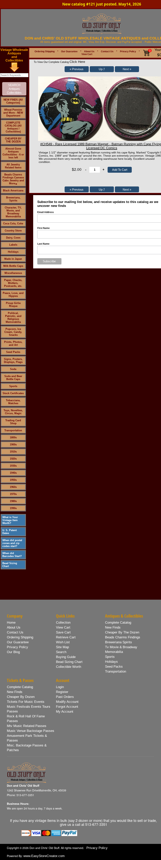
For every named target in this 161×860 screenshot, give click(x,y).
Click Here (77, 62)
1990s (13, 508)
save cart (63, 632)
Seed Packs (13, 352)
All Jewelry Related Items (13, 166)
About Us (89, 51)
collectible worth (68, 667)
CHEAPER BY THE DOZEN (13, 140)
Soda (13, 369)
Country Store (13, 230)
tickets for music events (25, 702)
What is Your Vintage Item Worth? (10, 520)
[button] (77, 69)
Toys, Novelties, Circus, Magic (13, 412)
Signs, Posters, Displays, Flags (13, 360)
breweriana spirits (118, 642)
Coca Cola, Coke (13, 223)
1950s (13, 479)
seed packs (114, 666)
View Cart (86, 54)
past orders (65, 697)
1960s (13, 487)
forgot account (67, 707)
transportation (115, 671)
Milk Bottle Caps (13, 265)
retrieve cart (66, 637)
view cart (63, 627)
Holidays (13, 251)
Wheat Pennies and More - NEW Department (13, 112)
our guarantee (18, 642)
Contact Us (107, 51)
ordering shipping (20, 637)
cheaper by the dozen (122, 632)
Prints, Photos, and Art (13, 343)
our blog (13, 652)
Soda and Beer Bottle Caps (13, 378)
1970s (13, 494)
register (62, 692)
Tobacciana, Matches (13, 402)
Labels (13, 244)
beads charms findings (122, 637)
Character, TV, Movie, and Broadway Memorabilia (13, 212)
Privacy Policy (128, 51)
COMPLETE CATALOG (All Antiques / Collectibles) (13, 127)
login (60, 687)
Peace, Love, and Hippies (13, 294)
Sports (13, 386)
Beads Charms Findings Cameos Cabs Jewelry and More (13, 179)
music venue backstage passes (30, 731)
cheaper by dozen (21, 697)
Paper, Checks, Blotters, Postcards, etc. (13, 283)
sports (110, 657)
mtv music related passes (26, 726)
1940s (13, 472)
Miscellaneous (13, 273)
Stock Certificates (13, 393)
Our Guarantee (69, 51)
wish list (63, 642)
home (11, 622)
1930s (13, 465)
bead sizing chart (69, 662)
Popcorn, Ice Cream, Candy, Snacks (13, 332)
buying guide (66, 657)
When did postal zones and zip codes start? (12, 543)
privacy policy (17, 647)
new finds (113, 627)
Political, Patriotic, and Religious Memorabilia (13, 317)
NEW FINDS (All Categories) (13, 101)
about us (13, 627)
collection (63, 622)
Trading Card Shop (13, 422)
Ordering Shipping (45, 51)
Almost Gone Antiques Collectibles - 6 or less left (13, 153)
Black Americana (13, 190)
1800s (13, 437)
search (61, 652)
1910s (13, 451)
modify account (67, 702)
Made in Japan (13, 258)
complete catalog (118, 622)
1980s (13, 501)
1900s (13, 444)
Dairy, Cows (13, 237)
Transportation (13, 430)
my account (64, 711)
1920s (13, 458)
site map (62, 647)
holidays (111, 662)
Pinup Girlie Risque (13, 304)
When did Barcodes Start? (12, 555)
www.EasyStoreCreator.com (44, 856)
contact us (15, 632)
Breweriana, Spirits (13, 199)
